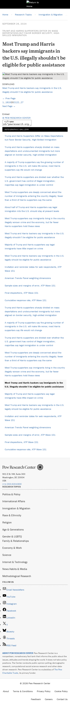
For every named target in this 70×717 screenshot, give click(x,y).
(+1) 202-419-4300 (12, 484)
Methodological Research (16, 576)
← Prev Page (8, 98)
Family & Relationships (15, 540)
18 (6, 102)
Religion (7, 522)
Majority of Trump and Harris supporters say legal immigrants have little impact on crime (30, 246)
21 (15, 102)
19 (9, 102)
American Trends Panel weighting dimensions (28, 278)
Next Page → (8, 106)
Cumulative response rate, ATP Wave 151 (25, 300)
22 (17, 102)
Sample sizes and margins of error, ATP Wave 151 (30, 285)
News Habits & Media (14, 569)
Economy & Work (12, 547)
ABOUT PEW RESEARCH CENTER (17, 653)
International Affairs (13, 501)
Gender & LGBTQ (12, 536)
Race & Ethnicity (11, 515)
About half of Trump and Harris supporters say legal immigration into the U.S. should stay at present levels (32, 209)
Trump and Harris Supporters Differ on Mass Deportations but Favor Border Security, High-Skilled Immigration (31, 33)
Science (6, 555)
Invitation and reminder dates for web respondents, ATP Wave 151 (33, 268)
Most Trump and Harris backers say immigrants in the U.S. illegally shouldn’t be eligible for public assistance (34, 235)
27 (22, 102)
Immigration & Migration (16, 508)
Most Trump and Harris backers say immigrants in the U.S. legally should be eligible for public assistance (34, 257)
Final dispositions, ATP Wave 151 (21, 292)
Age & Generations (13, 529)
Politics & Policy (11, 494)
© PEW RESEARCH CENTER (16, 117)
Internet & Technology (15, 562)
